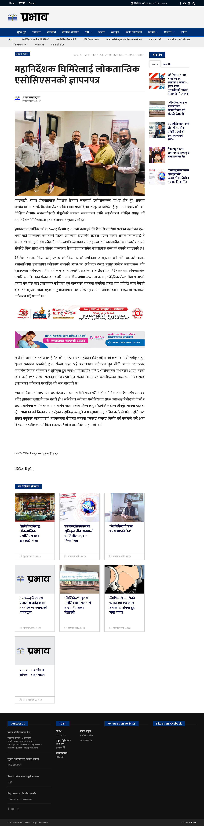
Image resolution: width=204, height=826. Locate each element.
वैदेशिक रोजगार (70, 32)
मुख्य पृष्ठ (21, 32)
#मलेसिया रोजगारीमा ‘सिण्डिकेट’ (35, 39)
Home (12, 3)
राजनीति (51, 32)
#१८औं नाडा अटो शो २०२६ (179, 39)
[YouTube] (185, 3)
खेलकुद (115, 32)
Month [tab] (167, 64)
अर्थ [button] (87, 32)
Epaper (32, 3)
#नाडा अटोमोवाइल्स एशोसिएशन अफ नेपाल (124, 39)
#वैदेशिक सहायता (91, 39)
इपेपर (184, 32)
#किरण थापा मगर (19, 45)
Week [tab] (155, 64)
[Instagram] (190, 3)
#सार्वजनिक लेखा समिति (66, 39)
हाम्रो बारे (22, 3)
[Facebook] (181, 3)
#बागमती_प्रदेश (57, 45)
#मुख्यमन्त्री (39, 45)
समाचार (36, 32)
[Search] (195, 3)
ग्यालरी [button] (168, 32)
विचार (101, 32)
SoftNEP (193, 822)
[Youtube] (14, 809)
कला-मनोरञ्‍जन (134, 32)
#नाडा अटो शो (155, 39)
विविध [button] (151, 32)
